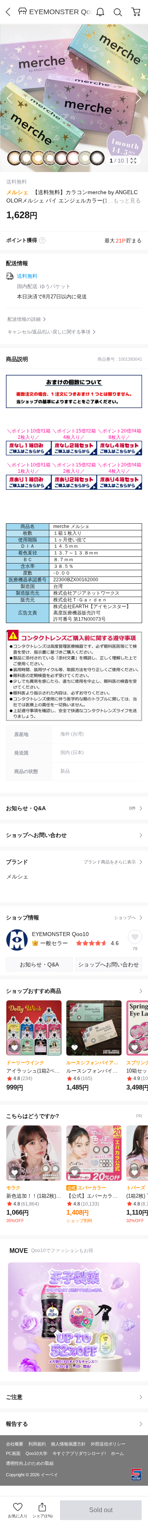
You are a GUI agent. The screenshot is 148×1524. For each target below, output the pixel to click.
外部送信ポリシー (108, 1444)
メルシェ (17, 192)
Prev (16, 98)
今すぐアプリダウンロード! (79, 1453)
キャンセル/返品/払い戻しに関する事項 (48, 332)
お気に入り (18, 1516)
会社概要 (14, 1444)
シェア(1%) (42, 1516)
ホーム (117, 1453)
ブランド (71, 862)
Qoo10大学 (36, 1453)
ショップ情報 (71, 917)
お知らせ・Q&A (71, 808)
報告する (17, 1424)
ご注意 (14, 1397)
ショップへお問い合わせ (77, 835)
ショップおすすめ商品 (33, 991)
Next (132, 98)
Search (118, 12)
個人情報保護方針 (68, 1444)
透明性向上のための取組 (30, 1463)
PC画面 (13, 1453)
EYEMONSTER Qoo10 (60, 12)
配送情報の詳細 (24, 319)
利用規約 (37, 1444)
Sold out (102, 1513)
